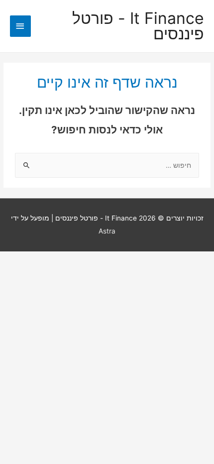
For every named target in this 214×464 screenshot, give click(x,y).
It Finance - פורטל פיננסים (138, 26)
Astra (107, 231)
